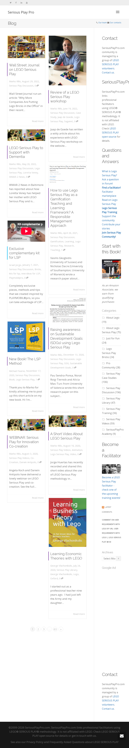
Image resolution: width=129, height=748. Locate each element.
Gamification (57, 241)
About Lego (112, 317)
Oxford (54, 578)
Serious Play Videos (60, 449)
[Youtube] (26, 2)
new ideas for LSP (30, 273)
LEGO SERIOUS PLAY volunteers (110, 64)
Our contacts (115, 22)
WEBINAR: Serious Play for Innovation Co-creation (24, 441)
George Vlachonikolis (61, 574)
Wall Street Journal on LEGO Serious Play (24, 69)
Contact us (108, 72)
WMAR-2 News (17, 176)
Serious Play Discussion (21, 85)
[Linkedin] (21, 2)
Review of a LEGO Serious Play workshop (64, 96)
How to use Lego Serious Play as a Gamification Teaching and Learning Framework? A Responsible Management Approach (64, 208)
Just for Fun (113, 338)
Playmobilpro (16, 277)
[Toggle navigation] (117, 12)
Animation (77, 449)
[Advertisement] (115, 619)
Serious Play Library (67, 569)
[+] (26, 47)
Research (69, 245)
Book (12, 379)
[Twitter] (10, 2)
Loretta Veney (30, 172)
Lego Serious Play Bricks (109, 353)
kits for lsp (14, 273)
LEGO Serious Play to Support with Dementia (26, 152)
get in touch (79, 735)
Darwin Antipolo (27, 462)
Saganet (68, 121)
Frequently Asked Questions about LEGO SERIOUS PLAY (84, 742)
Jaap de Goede (65, 117)
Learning (69, 241)
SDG (66, 363)
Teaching (55, 249)
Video (73, 454)
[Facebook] (16, 2)
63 (55, 629)
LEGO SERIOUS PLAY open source (110, 132)
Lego (76, 574)
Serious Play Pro (21, 12)
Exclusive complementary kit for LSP (24, 253)
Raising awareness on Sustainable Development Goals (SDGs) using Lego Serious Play (66, 338)
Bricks (38, 269)
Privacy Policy (34, 742)
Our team (102, 22)
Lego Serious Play (25, 379)
